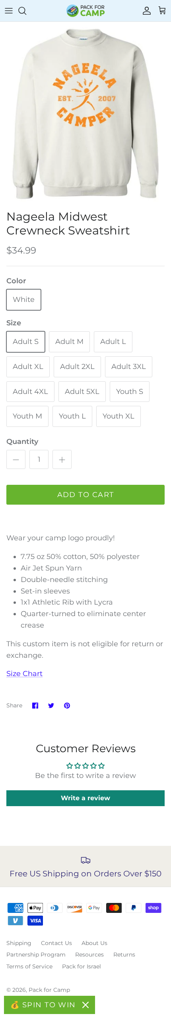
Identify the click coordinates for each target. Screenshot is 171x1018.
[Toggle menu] (8, 10)
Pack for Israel (81, 966)
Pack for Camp (49, 989)
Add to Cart (85, 494)
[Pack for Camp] (85, 10)
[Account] (145, 10)
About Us (94, 943)
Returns (124, 954)
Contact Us (56, 943)
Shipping (18, 943)
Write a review (85, 798)
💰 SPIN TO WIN (43, 1005)
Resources (89, 954)
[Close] (85, 1005)
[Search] (26, 10)
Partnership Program (36, 954)
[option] (85, 114)
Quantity (22, 441)
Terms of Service (29, 966)
